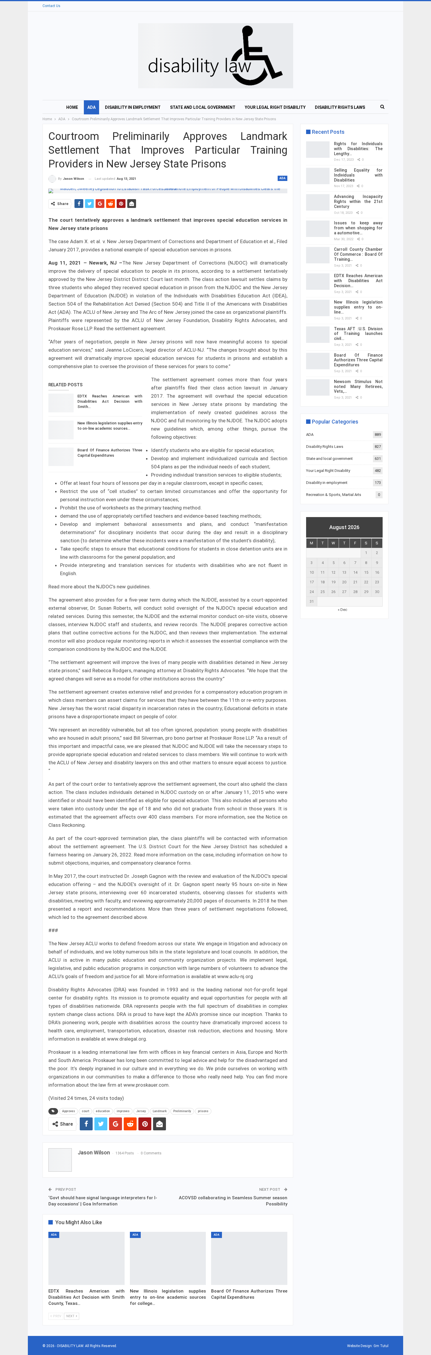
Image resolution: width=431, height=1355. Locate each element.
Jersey (141, 1111)
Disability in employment (133, 107)
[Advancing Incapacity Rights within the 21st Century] (318, 202)
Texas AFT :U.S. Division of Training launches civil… (358, 333)
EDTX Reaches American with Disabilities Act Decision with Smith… (109, 401)
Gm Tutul (381, 1346)
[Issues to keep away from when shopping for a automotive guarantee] (318, 229)
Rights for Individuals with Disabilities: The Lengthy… (358, 148)
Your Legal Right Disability (275, 107)
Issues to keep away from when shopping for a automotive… (358, 228)
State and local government (202, 107)
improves (123, 1111)
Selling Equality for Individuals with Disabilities (358, 175)
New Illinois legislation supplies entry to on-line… (358, 307)
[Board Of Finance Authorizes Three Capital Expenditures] (61, 457)
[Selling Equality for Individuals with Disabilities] (318, 176)
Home (72, 107)
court (85, 1111)
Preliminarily (182, 1111)
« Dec (342, 609)
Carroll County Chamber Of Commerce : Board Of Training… (358, 254)
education (103, 1111)
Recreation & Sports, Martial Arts (333, 494)
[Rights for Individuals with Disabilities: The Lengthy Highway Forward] (318, 149)
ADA (91, 107)
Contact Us (51, 6)
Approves (68, 1111)
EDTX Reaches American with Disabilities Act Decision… (358, 280)
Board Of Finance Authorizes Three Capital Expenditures (358, 360)
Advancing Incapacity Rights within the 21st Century (358, 201)
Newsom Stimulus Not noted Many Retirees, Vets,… (358, 386)
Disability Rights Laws (340, 107)
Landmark (160, 1111)
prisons (203, 1111)
